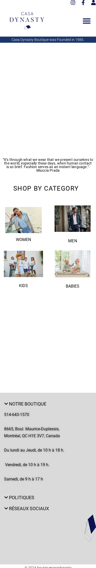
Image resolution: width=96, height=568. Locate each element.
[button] (48, 404)
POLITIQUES (21, 497)
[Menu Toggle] (86, 21)
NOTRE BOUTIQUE (27, 404)
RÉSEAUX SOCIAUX (29, 508)
